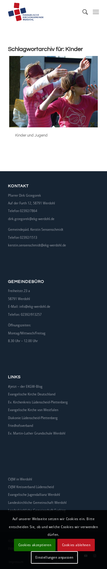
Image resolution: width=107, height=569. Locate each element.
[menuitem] (82, 12)
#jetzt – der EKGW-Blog (25, 386)
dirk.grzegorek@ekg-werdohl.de (31, 218)
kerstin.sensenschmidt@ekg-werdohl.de (37, 245)
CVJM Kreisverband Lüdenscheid (31, 486)
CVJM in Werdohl (20, 479)
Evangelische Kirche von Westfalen (33, 409)
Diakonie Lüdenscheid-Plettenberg (33, 417)
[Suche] (82, 12)
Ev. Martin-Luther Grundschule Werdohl (36, 433)
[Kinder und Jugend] (53, 91)
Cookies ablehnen (76, 544)
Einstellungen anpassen (54, 557)
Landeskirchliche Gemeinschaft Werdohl (37, 502)
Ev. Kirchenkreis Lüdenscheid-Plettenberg (38, 402)
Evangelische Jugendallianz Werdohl (34, 494)
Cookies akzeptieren (34, 544)
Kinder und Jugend (31, 135)
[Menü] (96, 12)
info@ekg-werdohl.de (34, 306)
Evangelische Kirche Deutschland (31, 394)
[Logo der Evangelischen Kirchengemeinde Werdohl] (44, 12)
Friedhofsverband (20, 425)
